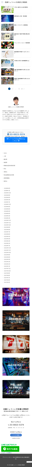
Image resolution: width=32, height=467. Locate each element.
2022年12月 (7, 248)
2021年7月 (7, 277)
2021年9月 (7, 273)
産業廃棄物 (6, 178)
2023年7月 (7, 231)
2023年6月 (7, 234)
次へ (22, 88)
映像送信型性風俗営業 (9, 165)
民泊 (5, 168)
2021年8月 (7, 275)
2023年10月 (7, 225)
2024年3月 (7, 215)
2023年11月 (7, 222)
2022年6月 (7, 257)
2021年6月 (7, 280)
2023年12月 (7, 220)
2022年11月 (7, 250)
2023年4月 (7, 238)
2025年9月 (7, 195)
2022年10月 (7, 252)
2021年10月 (7, 271)
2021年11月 (7, 268)
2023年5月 (7, 236)
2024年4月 (7, 213)
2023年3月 (7, 241)
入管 (5, 156)
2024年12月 (7, 204)
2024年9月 (7, 206)
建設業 (5, 159)
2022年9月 (7, 254)
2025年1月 (7, 202)
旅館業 (5, 162)
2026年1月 (7, 190)
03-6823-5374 (17, 425)
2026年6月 (7, 188)
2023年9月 (7, 227)
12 (19, 88)
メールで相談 (16, 435)
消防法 (5, 171)
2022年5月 (7, 259)
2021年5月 (7, 282)
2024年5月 (7, 211)
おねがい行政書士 (6, 452)
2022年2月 (7, 264)
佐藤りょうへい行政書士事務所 (16, 2)
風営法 (5, 181)
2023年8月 (7, 229)
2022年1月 (7, 266)
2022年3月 (7, 261)
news (5, 153)
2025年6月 (7, 197)
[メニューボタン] (2, 2)
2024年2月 (7, 218)
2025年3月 (7, 199)
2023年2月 (7, 243)
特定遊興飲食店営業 (9, 175)
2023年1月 (7, 245)
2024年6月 (7, 209)
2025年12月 (7, 192)
